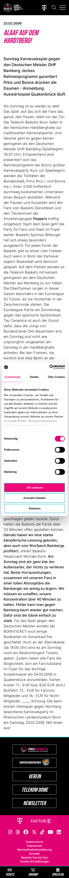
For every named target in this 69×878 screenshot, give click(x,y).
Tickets (9, 874)
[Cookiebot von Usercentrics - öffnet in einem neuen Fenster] (49, 367)
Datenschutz (34, 842)
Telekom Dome (34, 790)
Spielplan (58, 874)
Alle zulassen (34, 487)
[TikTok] (42, 832)
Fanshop (33, 874)
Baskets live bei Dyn (34, 857)
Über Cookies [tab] (56, 376)
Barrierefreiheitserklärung (34, 849)
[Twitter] (34, 832)
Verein (34, 776)
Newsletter (34, 803)
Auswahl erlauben (34, 498)
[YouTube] (50, 832)
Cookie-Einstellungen (34, 861)
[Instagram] (10, 832)
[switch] (60, 450)
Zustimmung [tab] (12, 376)
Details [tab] (34, 376)
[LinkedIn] (59, 832)
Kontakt (34, 853)
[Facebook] (26, 832)
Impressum (34, 845)
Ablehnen (35, 508)
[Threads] (18, 832)
